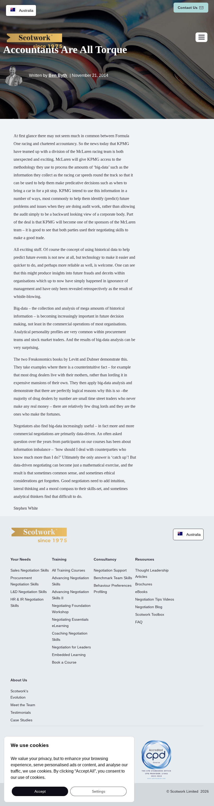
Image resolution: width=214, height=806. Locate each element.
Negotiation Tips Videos (154, 599)
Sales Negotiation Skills (29, 570)
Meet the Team (22, 705)
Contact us (188, 7)
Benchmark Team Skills (113, 578)
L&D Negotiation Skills (28, 592)
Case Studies (21, 720)
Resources (144, 559)
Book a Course (64, 662)
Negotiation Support (110, 570)
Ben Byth (58, 75)
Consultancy (105, 559)
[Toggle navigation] (201, 37)
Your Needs (20, 559)
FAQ (138, 622)
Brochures (143, 584)
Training (59, 559)
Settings (98, 791)
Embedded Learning (69, 655)
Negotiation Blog (148, 607)
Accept (40, 791)
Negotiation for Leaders (71, 647)
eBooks (141, 592)
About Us (18, 680)
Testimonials (20, 712)
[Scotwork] (39, 534)
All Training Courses (68, 570)
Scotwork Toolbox (149, 614)
